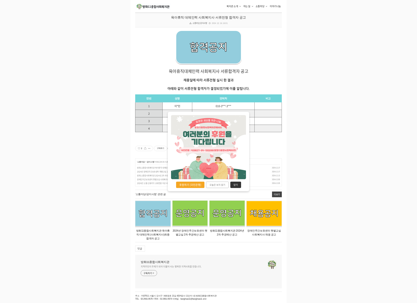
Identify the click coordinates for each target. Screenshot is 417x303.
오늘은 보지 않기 (217, 184)
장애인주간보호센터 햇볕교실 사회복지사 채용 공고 (157, 179)
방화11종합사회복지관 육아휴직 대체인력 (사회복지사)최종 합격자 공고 (165, 167)
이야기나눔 (275, 6)
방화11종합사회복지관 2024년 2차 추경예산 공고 (156, 175)
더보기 (277, 194)
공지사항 (150, 162)
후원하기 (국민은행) (190, 185)
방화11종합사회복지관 (155, 262)
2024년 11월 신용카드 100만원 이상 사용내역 (155, 183)
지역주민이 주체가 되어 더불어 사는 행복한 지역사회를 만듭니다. (171, 266)
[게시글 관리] (149, 148)
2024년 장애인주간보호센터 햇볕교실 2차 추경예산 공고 (159, 171)
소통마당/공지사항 (200, 23)
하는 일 (247, 6)
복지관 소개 (232, 6)
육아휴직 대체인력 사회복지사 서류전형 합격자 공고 (208, 17)
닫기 (236, 184)
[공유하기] (145, 148)
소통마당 (260, 6)
